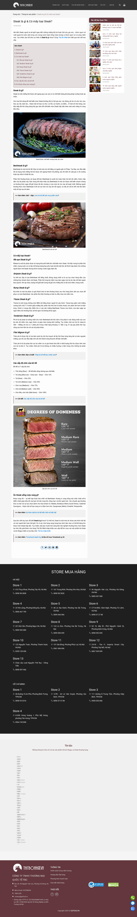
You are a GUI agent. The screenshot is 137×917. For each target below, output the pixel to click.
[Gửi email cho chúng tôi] (56, 894)
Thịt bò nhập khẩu (78, 5)
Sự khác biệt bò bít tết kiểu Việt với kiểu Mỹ (41, 512)
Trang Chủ (55, 5)
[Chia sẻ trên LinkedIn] (56, 547)
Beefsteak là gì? (20, 53)
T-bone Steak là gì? (24, 70)
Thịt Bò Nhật (62, 37)
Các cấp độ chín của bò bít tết (34, 399)
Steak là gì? (19, 50)
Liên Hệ (111, 5)
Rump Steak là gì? (24, 67)
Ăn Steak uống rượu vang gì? (24, 84)
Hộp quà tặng (93, 5)
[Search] (120, 5)
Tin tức (102, 5)
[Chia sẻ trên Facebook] (42, 547)
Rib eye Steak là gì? (24, 60)
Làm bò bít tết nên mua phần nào (46, 195)
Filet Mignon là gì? (24, 77)
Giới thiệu (65, 5)
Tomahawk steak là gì (33, 537)
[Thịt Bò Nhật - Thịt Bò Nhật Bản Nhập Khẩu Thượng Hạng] (23, 5)
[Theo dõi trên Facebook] (52, 894)
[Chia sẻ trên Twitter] (46, 547)
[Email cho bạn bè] (49, 547)
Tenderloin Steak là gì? (26, 74)
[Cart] (124, 5)
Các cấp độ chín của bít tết (24, 81)
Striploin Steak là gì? (25, 63)
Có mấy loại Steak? (21, 57)
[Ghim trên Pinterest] (53, 547)
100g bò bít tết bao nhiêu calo (45, 355)
